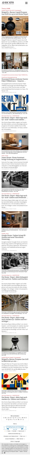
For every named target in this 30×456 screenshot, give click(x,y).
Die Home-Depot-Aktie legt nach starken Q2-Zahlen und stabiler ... (15, 398)
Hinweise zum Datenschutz (11, 436)
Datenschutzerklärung (14, 433)
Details (21, 451)
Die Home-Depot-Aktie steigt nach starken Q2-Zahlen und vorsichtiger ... (15, 319)
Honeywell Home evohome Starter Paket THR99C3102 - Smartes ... (15, 80)
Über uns (22, 436)
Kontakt (14, 431)
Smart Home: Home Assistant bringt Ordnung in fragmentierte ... (15, 158)
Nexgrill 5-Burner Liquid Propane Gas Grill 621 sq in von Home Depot (15, 13)
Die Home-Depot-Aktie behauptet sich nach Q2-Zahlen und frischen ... (15, 279)
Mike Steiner (20, 439)
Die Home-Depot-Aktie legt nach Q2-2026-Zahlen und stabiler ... (14, 119)
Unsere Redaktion (10, 439)
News (8, 431)
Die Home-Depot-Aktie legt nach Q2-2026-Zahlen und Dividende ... (15, 196)
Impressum (21, 431)
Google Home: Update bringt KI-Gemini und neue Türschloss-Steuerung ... (14, 237)
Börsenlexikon (15, 416)
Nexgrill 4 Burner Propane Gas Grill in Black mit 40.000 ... (15, 360)
